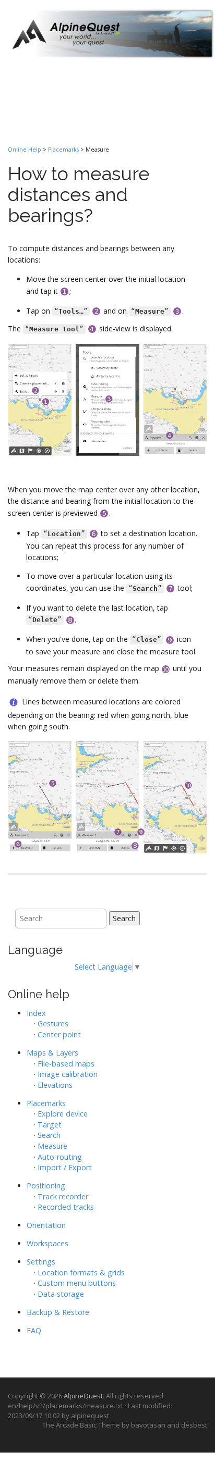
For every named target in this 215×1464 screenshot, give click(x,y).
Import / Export (65, 1167)
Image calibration (68, 1074)
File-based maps (66, 1064)
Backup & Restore (58, 1312)
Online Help (24, 149)
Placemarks (63, 149)
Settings (41, 1262)
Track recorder (63, 1196)
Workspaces (47, 1243)
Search (124, 918)
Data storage (61, 1294)
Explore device (63, 1114)
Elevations (55, 1085)
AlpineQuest (83, 1395)
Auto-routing (60, 1157)
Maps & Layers (52, 1053)
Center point (59, 1034)
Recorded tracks (66, 1207)
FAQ (34, 1330)
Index (36, 1013)
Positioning (46, 1185)
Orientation (46, 1225)
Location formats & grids (81, 1272)
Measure (52, 1146)
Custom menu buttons (77, 1283)
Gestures (53, 1023)
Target (50, 1125)
